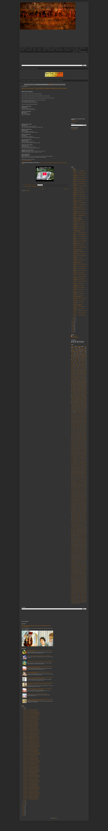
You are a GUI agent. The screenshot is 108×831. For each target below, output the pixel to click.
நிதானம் (73, 544)
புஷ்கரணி (77, 560)
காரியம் (72, 495)
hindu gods (72, 433)
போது (73, 565)
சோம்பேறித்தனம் (78, 518)
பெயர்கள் (77, 405)
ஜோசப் (79, 520)
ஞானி (80, 359)
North (72, 420)
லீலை (71, 583)
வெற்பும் (81, 593)
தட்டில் (84, 521)
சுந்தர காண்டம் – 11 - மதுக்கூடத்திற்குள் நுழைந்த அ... (31, 785)
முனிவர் (80, 576)
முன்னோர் (84, 576)
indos (74, 434)
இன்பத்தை (85, 472)
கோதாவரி (72, 503)
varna (80, 372)
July (73, 169)
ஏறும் (71, 484)
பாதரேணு (73, 552)
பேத (84, 563)
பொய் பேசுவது (76, 564)
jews (81, 434)
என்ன (78, 349)
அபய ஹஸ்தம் (77, 456)
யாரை (80, 408)
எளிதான (79, 391)
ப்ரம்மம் (76, 567)
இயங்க (75, 473)
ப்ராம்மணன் (84, 567)
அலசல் (85, 373)
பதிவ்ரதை (83, 548)
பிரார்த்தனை (80, 404)
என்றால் (72, 375)
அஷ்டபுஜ (80, 465)
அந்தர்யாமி (75, 455)
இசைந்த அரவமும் (84, 471)
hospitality (76, 433)
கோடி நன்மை (80, 502)
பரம (76, 549)
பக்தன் (84, 545)
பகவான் (72, 353)
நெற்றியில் (76, 402)
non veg (79, 439)
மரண (72, 407)
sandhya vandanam (34, 186)
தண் (71, 522)
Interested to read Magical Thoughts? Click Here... (30, 68)
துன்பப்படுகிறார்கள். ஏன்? (78, 534)
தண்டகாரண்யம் (79, 522)
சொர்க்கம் (80, 516)
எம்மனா (72, 482)
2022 (73, 325)
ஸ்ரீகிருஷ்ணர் (80, 600)
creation (85, 383)
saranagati (72, 372)
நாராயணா (80, 401)
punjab (81, 385)
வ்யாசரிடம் (81, 596)
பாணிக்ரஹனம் (84, 551)
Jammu (80, 418)
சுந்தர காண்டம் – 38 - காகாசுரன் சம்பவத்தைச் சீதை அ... (31, 750)
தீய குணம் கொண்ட (74, 532)
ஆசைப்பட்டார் (80, 467)
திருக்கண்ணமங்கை (82, 398)
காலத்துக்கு (78, 495)
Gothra (73, 417)
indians (85, 370)
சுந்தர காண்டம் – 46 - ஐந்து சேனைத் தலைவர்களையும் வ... (78, 220)
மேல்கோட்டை (77, 578)
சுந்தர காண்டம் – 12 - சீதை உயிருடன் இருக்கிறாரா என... (78, 292)
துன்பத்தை (72, 534)
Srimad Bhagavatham (83, 51)
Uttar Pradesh (79, 423)
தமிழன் (72, 346)
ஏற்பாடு (74, 484)
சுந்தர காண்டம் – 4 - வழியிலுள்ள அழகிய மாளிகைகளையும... (78, 309)
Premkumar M (74, 336)
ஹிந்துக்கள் (73, 349)
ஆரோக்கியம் (76, 470)
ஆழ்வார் (77, 365)
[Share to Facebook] (41, 185)
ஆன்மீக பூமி (76, 389)
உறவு (81, 374)
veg (84, 386)
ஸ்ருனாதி (81, 601)
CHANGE (80, 416)
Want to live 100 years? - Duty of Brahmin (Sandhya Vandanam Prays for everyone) (44, 88)
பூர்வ (80, 561)
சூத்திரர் (85, 512)
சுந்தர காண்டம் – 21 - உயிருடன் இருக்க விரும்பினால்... (30, 772)
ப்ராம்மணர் (72, 406)
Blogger (56, 818)
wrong (72, 448)
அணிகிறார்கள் (80, 451)
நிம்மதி (78, 544)
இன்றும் (73, 473)
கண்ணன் (81, 392)
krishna (78, 356)
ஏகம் (74, 483)
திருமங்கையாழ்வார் (73, 399)
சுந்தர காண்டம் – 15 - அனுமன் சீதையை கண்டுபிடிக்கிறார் (31, 780)
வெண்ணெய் (76, 593)
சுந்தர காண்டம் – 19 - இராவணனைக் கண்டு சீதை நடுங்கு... (31, 775)
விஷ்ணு (72, 592)
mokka (77, 438)
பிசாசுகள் (84, 554)
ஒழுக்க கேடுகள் (81, 486)
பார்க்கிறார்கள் (82, 553)
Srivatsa (84, 421)
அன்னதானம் (79, 455)
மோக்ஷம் (84, 368)
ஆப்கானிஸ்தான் (76, 469)
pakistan (84, 371)
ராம (75, 369)
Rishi (80, 358)
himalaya (84, 432)
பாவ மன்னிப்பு (77, 554)
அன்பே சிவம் (83, 455)
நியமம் (80, 544)
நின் (75, 544)
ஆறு (82, 470)
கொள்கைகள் (72, 502)
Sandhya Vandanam (50, 49)
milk (74, 438)
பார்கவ (72, 404)
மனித (80, 406)
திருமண (72, 530)
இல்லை (80, 390)
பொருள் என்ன (84, 564)
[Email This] (37, 185)
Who (72, 356)
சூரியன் (77, 513)
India (82, 369)
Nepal (72, 383)
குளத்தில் (81, 498)
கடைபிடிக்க (78, 489)
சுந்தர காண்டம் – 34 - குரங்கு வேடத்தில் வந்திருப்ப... (30, 755)
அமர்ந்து (81, 457)
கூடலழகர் (77, 376)
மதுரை (77, 355)
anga (85, 424)
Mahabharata (81, 348)
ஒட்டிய (82, 484)
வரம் (80, 584)
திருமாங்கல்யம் (76, 530)
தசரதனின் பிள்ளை (74, 521)
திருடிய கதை (72, 529)
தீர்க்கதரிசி (72, 533)
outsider (82, 439)
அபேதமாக (77, 457)
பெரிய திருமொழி (73, 562)
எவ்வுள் (72, 483)
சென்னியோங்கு (84, 513)
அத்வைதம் (79, 373)
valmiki (84, 356)
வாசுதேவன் (79, 586)
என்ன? (84, 481)
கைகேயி (72, 501)
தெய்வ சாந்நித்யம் (79, 400)
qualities (84, 385)
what (82, 372)
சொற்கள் (84, 516)
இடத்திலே (73, 472)
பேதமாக (72, 564)
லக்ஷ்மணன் (72, 409)
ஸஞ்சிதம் (72, 597)
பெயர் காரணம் (83, 561)
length (83, 436)
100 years (25, 186)
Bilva (76, 416)
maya (85, 384)
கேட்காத (78, 500)
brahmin (79, 370)
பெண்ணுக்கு (73, 405)
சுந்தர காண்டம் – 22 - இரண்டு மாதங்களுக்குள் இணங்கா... (31, 771)
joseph (74, 435)
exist (71, 431)
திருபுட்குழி (84, 529)
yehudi (80, 448)
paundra (77, 440)
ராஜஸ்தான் (73, 581)
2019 (73, 329)
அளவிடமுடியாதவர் (79, 463)
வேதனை (77, 594)
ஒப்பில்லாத (73, 485)
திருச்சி (84, 528)
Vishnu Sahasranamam (77, 49)
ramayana (72, 386)
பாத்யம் (76, 552)
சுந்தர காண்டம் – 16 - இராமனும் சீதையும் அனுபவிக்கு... (31, 779)
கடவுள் (85, 358)
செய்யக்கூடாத (78, 514)
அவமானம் (72, 465)
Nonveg (85, 419)
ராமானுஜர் (44, 49)
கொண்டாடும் (79, 501)
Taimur (75, 422)
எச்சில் (76, 391)
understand (76, 372)
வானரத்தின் (83, 586)
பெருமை (73, 355)
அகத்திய (84, 449)
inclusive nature (81, 433)
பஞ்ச (80, 547)
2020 (73, 328)
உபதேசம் (73, 391)
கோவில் (76, 366)
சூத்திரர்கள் (73, 513)
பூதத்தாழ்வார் (72, 561)
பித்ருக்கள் (75, 404)
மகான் (84, 568)
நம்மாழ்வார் (76, 357)
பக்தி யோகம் (84, 402)
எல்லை (84, 482)
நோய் (82, 545)
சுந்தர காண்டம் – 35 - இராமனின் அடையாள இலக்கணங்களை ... (79, 243)
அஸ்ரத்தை (72, 466)
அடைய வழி (76, 451)
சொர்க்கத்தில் (76, 516)
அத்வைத (81, 454)
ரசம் (72, 580)
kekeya (81, 435)
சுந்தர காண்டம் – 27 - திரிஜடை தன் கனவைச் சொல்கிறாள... (31, 764)
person (77, 385)
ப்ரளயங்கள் (80, 567)
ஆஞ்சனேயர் (73, 468)
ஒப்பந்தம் (85, 484)
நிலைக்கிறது (83, 544)
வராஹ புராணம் (84, 584)
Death (85, 416)
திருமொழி (78, 399)
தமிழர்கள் (72, 398)
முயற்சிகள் (72, 577)
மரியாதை (75, 407)
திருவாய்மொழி (83, 399)
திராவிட (72, 528)
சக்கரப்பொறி (81, 505)
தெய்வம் (76, 367)
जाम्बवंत (83, 448)
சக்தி (85, 505)
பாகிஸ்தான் (84, 550)
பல (81, 550)
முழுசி (78, 577)
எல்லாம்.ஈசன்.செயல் (79, 482)
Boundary (72, 382)
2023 (73, 324)
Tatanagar (81, 422)
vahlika (82, 386)
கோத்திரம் (72, 366)
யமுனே (76, 579)
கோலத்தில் (84, 503)
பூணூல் (34, 49)
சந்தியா (40, 186)
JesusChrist (77, 382)
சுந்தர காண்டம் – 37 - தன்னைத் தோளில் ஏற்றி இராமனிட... (31, 751)
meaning (75, 351)
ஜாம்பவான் (73, 519)
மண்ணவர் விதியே (83, 569)
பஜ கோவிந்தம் (73, 547)
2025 (73, 321)
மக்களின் (76, 569)
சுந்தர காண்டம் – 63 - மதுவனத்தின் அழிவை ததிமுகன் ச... (31, 717)
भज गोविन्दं (73, 449)
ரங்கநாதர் (72, 369)
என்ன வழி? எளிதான (79, 481)
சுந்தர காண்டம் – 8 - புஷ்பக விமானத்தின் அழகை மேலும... (31, 789)
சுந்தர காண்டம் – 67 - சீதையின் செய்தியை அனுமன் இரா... (31, 712)
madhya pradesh (76, 437)
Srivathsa (81, 421)
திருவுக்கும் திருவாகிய (78, 531)
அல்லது (75, 463)
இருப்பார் (80, 473)
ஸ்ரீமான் (72, 601)
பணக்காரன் (76, 548)
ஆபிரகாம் (72, 469)
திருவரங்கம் (80, 530)
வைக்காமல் (72, 595)
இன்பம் (79, 374)
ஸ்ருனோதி (84, 601)
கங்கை (85, 391)
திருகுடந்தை (80, 528)
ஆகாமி (82, 466)
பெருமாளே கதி (73, 563)
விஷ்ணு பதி (75, 592)
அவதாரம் (73, 374)
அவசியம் (80, 464)
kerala (83, 435)
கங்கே (73, 487)
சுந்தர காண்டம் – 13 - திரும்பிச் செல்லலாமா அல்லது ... (30, 783)
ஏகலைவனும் (77, 483)
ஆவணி (74, 471)
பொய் (84, 405)
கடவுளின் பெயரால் (73, 488)
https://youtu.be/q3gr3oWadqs (26, 160)
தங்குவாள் (85, 520)
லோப (74, 583)
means (76, 371)
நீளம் (72, 402)
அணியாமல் (72, 452)
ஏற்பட (82, 391)
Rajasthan (85, 420)
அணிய (84, 451)
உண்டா (85, 390)
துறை (71, 535)
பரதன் (73, 403)
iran (76, 434)
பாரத (84, 403)
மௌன (84, 578)
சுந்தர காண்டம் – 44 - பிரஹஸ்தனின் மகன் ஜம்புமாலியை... (31, 742)
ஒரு (81, 485)
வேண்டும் (78, 369)
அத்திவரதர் (77, 454)
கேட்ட (81, 500)
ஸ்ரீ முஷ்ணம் (79, 599)
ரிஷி (79, 351)
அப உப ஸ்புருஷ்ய (73, 456)
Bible (71, 416)
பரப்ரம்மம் (73, 549)
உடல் (82, 390)
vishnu (72, 387)
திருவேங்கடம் (83, 531)
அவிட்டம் (76, 465)
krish (78, 436)
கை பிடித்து (84, 500)
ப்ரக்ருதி (84, 565)
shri (75, 386)
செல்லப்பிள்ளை (83, 514)
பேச (82, 563)
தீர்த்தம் (76, 533)
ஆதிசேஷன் (80, 388)
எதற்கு (84, 374)
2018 (73, 330)
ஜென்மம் (76, 520)
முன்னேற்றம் (72, 408)
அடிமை (76, 373)
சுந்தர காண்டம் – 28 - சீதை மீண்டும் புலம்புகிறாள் (30, 763)
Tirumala (84, 422)
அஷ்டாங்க (84, 465)
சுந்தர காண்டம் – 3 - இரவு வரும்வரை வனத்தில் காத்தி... (31, 796)
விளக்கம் (77, 361)
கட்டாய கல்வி (83, 489)
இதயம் (76, 472)
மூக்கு (80, 577)
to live (38, 186)
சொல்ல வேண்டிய (84, 517)
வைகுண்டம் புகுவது (82, 594)
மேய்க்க (85, 577)
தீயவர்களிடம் (80, 532)
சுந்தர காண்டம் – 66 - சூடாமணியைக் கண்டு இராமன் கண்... (31, 713)
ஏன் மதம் (84, 483)
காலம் (80, 375)
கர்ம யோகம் (83, 365)
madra (83, 384)
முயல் (75, 577)
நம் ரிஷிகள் (22, 49)
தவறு (78, 398)
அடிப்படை (84, 450)
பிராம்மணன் (83, 360)
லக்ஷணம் (84, 582)
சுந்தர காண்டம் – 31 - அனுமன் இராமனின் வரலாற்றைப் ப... (31, 759)
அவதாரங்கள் (83, 464)
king (85, 435)
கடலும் (84, 487)
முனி (77, 576)
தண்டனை (84, 522)
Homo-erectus (80, 417)
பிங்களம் (81, 554)
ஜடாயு (82, 518)
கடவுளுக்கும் (82, 488)
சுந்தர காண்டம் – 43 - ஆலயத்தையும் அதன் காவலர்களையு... (31, 743)
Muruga (76, 419)
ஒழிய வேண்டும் (76, 486)
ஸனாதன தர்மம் (80, 597)
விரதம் (85, 409)
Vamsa (83, 423)
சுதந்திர (73, 512)
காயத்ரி (76, 375)
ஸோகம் (77, 598)
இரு (77, 473)
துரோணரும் (84, 534)
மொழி (80, 368)
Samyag (73, 421)
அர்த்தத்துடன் (84, 387)
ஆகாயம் (85, 466)
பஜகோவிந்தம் (77, 547)
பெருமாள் (85, 354)
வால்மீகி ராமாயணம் (68, 49)
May (73, 318)
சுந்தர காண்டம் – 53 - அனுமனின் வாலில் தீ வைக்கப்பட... (31, 730)
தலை (75, 398)
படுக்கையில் (84, 547)
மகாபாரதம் (72, 361)
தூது (74, 400)
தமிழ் (81, 354)
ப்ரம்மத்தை (73, 567)
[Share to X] (40, 185)
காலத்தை (82, 495)
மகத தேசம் (76, 568)
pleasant (73, 441)
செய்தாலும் (73, 514)
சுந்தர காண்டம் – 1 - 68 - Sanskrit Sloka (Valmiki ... (30, 709)
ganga (77, 431)
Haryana (76, 417)
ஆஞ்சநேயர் (85, 467)
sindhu (79, 386)
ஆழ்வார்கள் (80, 389)
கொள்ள (76, 502)
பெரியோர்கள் (79, 562)
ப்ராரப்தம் (72, 568)
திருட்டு (76, 529)
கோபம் (76, 354)
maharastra (81, 437)
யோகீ (85, 579)
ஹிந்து (84, 355)
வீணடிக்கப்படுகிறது (80, 592)
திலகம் (72, 400)
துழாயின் (77, 535)
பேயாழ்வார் (81, 405)
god (82, 358)
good (82, 431)
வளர (85, 585)
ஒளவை (72, 486)
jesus (80, 384)
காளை (72, 496)
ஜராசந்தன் (85, 518)
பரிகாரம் (84, 549)
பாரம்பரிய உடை (73, 553)
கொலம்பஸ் (84, 501)
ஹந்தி (74, 602)
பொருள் (72, 368)
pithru (85, 440)
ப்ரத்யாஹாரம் (77, 566)
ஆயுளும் (72, 470)
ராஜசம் (85, 580)
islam (79, 434)
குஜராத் (82, 496)
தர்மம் (84, 359)
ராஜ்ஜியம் (77, 581)
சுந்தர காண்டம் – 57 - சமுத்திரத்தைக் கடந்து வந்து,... (30, 725)
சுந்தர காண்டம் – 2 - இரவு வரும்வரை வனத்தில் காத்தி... (31, 797)
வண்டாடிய (84, 583)
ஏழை (80, 484)
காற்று (74, 495)
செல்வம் (72, 515)
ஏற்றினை (77, 484)
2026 (73, 168)
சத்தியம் (84, 376)
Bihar (74, 416)
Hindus (79, 350)
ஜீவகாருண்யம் (82, 519)
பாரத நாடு (80, 552)
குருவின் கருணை (73, 498)
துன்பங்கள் (84, 533)
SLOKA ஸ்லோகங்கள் (59, 49)
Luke (80, 382)
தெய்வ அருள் (79, 536)
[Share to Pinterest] (42, 185)
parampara (73, 440)
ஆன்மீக (81, 468)
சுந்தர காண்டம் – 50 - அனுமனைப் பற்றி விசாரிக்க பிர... (30, 734)
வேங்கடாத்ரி (72, 594)
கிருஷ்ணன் (72, 376)
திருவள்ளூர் (84, 530)
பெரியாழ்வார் (82, 352)
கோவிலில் (77, 504)
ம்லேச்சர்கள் (72, 579)
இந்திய (82, 472)
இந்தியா (84, 389)
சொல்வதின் (73, 518)
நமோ (77, 401)
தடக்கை (82, 521)
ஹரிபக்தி (77, 602)
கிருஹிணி (78, 496)
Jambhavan (76, 418)
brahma (75, 383)
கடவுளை (73, 392)
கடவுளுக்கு (78, 488)
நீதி (85, 401)
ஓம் (80, 365)
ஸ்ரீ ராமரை (76, 600)
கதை (84, 392)
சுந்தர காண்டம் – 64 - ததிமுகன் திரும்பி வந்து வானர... (30, 716)
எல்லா (75, 482)
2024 (23, 806)
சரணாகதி (80, 366)
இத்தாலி (79, 472)
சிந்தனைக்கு (83, 351)
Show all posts (50, 84)
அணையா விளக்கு (81, 452)
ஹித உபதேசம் (84, 602)
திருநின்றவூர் (80, 529)
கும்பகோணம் (79, 497)
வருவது (77, 585)
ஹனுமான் (76, 358)
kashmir (78, 435)
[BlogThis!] (39, 185)
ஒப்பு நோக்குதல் (78, 485)
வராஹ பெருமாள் (73, 585)
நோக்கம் (79, 545)
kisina (73, 436)
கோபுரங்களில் (80, 503)
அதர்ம (76, 453)
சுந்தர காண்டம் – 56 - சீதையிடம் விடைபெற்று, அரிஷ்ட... (31, 726)
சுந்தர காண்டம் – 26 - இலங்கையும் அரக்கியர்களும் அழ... (78, 262)
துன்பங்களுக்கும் (80, 533)
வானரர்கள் (79, 409)
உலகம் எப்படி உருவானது (78, 480)
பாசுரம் (84, 346)
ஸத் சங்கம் (76, 597)
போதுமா (76, 565)
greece (72, 432)
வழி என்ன (75, 586)
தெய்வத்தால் (83, 537)
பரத (85, 548)
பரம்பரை (78, 360)
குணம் (73, 497)
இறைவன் (76, 390)
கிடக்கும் (75, 496)
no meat (75, 439)
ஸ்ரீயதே (75, 601)
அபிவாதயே (73, 457)
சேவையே (75, 515)
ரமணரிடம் (75, 580)
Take (78, 422)
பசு (74, 546)
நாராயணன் (72, 360)
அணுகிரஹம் (76, 452)
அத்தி (85, 453)
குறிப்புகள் (78, 498)
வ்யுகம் (84, 596)
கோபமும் (76, 503)
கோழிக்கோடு (72, 504)
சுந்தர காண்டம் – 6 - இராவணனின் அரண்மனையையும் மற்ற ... (78, 305)
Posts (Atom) (28, 190)
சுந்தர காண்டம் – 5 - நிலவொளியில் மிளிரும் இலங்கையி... (31, 793)
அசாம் (81, 450)
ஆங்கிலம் (73, 467)
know (75, 436)
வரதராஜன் (74, 584)
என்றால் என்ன (83, 353)
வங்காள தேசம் (80, 583)
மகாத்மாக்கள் (80, 568)
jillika (83, 434)
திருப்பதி (72, 367)
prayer (30, 186)
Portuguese (81, 420)
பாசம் (82, 403)
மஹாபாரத (74, 350)
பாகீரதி (72, 551)
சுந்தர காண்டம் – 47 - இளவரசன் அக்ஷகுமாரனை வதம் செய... (77, 218)
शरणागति (77, 449)
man (72, 438)
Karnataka (72, 419)
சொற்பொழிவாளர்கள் (73, 517)
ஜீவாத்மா (73, 520)
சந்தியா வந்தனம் (75, 359)
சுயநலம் (79, 512)
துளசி (74, 535)
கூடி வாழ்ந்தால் (81, 499)
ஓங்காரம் (85, 486)
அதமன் (85, 452)
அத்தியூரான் (72, 454)
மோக (81, 578)
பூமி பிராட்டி (77, 561)
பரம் (75, 403)
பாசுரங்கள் (75, 551)
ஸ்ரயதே (84, 598)
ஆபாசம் (84, 468)
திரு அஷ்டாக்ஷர (76, 528)
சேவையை (79, 515)
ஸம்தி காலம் (84, 597)
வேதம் (84, 350)
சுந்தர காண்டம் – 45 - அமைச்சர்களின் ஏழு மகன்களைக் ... (31, 741)
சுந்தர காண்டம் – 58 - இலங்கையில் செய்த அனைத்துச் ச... (31, 724)
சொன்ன (82, 515)
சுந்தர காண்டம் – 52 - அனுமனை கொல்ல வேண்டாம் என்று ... (78, 207)
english (28, 186)
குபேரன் (76, 497)
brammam (78, 383)
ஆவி (77, 471)
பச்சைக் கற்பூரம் (83, 546)
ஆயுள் (76, 374)
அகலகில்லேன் (73, 450)
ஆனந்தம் (72, 389)
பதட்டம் (80, 548)
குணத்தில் (85, 496)
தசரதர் (79, 521)
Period (72, 370)
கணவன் (77, 392)
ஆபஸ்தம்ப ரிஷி (75, 51)
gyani (81, 432)
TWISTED (72, 422)
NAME (79, 419)
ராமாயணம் (73, 348)
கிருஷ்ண (84, 375)
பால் (74, 554)
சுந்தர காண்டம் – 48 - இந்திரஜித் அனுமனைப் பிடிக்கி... (30, 737)
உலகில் (82, 480)
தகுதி (82, 520)
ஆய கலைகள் (81, 469)
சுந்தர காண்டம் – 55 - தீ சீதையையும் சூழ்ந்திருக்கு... (30, 728)
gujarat (78, 432)
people (80, 440)
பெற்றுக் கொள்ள (78, 563)
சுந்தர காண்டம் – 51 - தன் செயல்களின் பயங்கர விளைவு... (31, 733)
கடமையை (81, 487)
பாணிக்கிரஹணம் (80, 551)
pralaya (79, 441)
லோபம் (76, 583)
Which (80, 424)
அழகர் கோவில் (84, 463)
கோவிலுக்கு (80, 504)
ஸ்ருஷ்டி (72, 602)
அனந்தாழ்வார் (79, 387)
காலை (84, 495)
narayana (73, 385)
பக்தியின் (72, 546)
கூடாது (80, 376)
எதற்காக (72, 481)
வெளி (84, 593)
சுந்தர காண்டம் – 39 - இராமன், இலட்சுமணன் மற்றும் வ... (31, 749)
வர (71, 584)
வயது (76, 409)
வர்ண (79, 585)
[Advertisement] (54, 37)
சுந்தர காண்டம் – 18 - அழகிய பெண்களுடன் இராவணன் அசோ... (79, 279)
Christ (83, 416)
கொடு (75, 501)
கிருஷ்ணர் (72, 354)
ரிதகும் (83, 581)
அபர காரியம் (81, 456)
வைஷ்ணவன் (84, 595)
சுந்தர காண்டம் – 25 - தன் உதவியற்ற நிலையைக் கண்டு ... (31, 767)
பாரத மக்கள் (83, 552)
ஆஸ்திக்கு (80, 471)
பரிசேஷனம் (76, 550)
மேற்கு (73, 578)
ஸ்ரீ (75, 599)
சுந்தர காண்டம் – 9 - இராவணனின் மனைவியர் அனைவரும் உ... (32, 788)
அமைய (84, 457)
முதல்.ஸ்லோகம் (73, 576)
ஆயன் (84, 469)
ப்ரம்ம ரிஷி (85, 566)
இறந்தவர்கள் (84, 473)
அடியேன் (72, 451)
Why (74, 356)
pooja (76, 441)
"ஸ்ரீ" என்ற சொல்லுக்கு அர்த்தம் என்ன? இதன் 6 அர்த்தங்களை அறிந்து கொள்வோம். (38, 655)
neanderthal (84, 438)
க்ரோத (74, 505)
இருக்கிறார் (72, 390)
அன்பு (74, 365)
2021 (73, 326)
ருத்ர (77, 582)
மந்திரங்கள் (76, 406)
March (24, 803)
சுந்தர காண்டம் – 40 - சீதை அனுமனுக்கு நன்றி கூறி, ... (30, 747)
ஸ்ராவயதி (72, 599)
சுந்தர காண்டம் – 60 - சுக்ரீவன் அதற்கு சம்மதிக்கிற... (30, 721)
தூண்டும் (75, 536)
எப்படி (72, 357)
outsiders (85, 439)
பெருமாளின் (83, 562)
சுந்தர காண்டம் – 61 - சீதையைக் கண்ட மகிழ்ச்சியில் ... (31, 720)
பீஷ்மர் (84, 367)
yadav (74, 448)
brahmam (75, 370)
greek (75, 432)
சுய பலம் (76, 512)
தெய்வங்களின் (73, 537)
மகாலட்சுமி (72, 569)
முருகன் (77, 408)
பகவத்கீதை (80, 402)
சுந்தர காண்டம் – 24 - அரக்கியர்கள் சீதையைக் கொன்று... (31, 768)
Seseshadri (76, 421)
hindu (72, 351)
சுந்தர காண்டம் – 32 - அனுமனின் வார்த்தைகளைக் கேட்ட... (77, 249)
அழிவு (76, 464)
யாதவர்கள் (79, 579)
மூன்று (83, 577)
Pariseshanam (76, 420)
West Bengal (76, 424)
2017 (73, 332)
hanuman (76, 384)
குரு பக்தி (84, 497)
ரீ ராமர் (75, 582)
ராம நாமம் (80, 581)
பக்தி (80, 357)
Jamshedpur (83, 418)
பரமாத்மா (83, 357)
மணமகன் (79, 569)
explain (73, 384)
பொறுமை (76, 368)
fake (74, 431)
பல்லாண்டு (78, 403)
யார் (75, 353)
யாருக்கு (83, 579)
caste (82, 383)
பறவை (79, 550)
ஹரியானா (81, 602)
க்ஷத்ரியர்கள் (77, 505)
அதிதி (82, 453)
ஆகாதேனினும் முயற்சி (77, 466)
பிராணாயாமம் (80, 367)
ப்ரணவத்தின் (72, 566)
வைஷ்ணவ (80, 595)
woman (75, 387)
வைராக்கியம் (76, 595)
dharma (79, 353)
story (81, 356)
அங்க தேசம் (77, 450)
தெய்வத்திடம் (84, 400)
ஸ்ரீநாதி (84, 600)
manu (73, 371)
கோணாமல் (84, 502)
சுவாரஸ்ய (82, 512)
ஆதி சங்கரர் (76, 388)
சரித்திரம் (84, 366)
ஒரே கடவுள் (84, 485)
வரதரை (78, 584)
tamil (71, 365)
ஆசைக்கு (77, 467)
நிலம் (83, 401)
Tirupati (72, 423)
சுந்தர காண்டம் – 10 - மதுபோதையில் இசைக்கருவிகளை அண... (78, 296)
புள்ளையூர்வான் (73, 560)
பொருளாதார (80, 564)
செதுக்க (80, 513)
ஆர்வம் (80, 470)
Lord (84, 369)
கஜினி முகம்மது (77, 487)
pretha (84, 441)
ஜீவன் (85, 519)
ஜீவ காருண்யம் (77, 519)
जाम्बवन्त (85, 448)
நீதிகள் (76, 545)
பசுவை (80, 546)
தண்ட (74, 522)
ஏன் (81, 349)
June (74, 317)
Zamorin (83, 424)
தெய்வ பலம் (83, 536)
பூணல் (84, 560)
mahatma (85, 437)
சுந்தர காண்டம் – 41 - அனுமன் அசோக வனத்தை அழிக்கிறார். (78, 230)
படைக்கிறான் (72, 548)
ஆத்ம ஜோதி (77, 468)
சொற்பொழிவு (79, 517)
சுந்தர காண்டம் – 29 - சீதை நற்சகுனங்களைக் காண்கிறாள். (31, 762)
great (84, 431)
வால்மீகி (82, 347)
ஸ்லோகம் (72, 358)
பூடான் (81, 560)
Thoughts (39, 49)
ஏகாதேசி (81, 483)
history (82, 370)
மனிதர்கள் (84, 406)
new (72, 439)
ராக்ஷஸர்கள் (82, 580)
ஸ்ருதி (78, 601)
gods (79, 431)
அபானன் (85, 456)
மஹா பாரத (79, 407)
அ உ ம (80, 449)
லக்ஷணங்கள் (80, 582)
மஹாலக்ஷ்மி (83, 407)
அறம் (82, 373)
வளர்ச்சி (72, 586)
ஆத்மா (84, 388)
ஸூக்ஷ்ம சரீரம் (73, 598)
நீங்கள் (73, 545)
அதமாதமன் (73, 453)
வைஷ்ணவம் (73, 596)
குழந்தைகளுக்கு (76, 499)
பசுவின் (77, 546)
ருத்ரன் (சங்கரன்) (29, 49)
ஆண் (73, 388)
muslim (80, 371)
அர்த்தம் (76, 347)
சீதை (79, 354)
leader (81, 436)
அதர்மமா (79, 453)
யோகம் (84, 408)
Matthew (84, 382)
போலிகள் (80, 565)
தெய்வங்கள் (78, 537)
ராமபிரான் (72, 352)
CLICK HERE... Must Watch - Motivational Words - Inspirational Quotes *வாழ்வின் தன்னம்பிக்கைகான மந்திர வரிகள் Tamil (42, 80)
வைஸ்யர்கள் (77, 596)
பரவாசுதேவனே (80, 549)
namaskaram (80, 438)
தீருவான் (84, 532)
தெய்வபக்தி (73, 401)
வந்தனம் (43, 186)
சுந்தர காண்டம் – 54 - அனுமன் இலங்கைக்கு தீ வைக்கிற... (31, 729)
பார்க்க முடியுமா (78, 553)
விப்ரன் (83, 409)
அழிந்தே (73, 464)
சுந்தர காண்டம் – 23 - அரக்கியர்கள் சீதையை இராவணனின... (31, 770)
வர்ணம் (82, 585)
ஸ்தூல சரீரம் (80, 598)
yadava (77, 448)
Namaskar (82, 419)
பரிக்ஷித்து (72, 550)
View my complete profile (75, 337)
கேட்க (75, 500)
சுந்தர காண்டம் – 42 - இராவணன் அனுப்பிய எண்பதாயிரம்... (31, 745)
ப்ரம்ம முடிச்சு (81, 566)
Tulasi (75, 423)
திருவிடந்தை (72, 531)
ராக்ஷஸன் (78, 580)
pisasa (83, 440)
